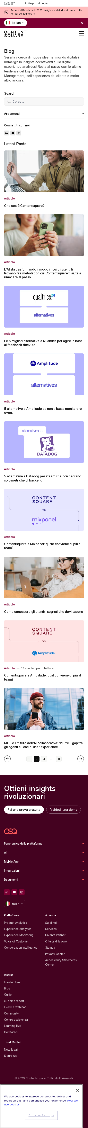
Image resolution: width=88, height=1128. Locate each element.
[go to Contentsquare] (12, 3)
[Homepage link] (10, 831)
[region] (41, 1106)
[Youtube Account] (12, 133)
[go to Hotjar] (43, 3)
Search (9, 93)
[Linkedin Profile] (6, 133)
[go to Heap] (29, 3)
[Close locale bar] (82, 23)
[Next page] (80, 758)
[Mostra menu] (81, 33)
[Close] (77, 1090)
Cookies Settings (41, 1115)
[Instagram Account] (18, 133)
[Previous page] (7, 758)
